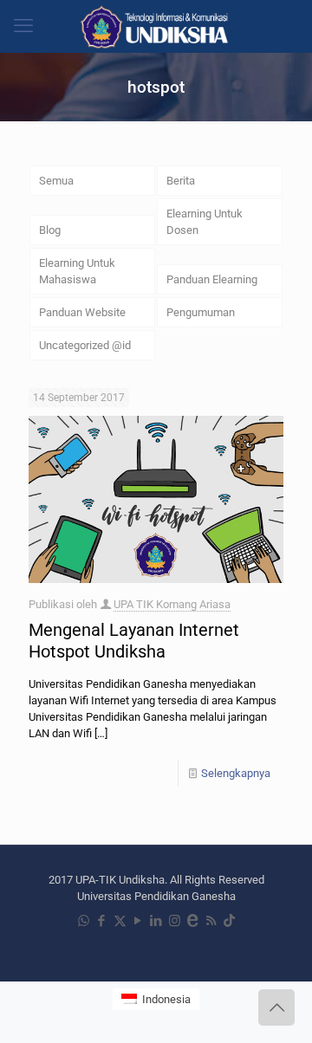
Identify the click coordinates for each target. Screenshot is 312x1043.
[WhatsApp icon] (83, 921)
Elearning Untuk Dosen (204, 221)
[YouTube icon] (138, 921)
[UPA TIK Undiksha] (156, 26)
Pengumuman (200, 312)
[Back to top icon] (276, 1007)
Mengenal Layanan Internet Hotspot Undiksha (134, 640)
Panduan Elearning (211, 279)
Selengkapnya (235, 773)
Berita (180, 180)
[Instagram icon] (174, 921)
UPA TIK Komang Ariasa (172, 604)
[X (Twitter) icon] (120, 921)
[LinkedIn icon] (156, 921)
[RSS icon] (211, 921)
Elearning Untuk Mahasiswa (77, 271)
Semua (56, 180)
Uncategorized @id (85, 345)
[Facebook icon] (101, 921)
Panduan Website (82, 312)
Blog (50, 230)
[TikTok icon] (229, 921)
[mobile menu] (23, 26)
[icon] (192, 921)
